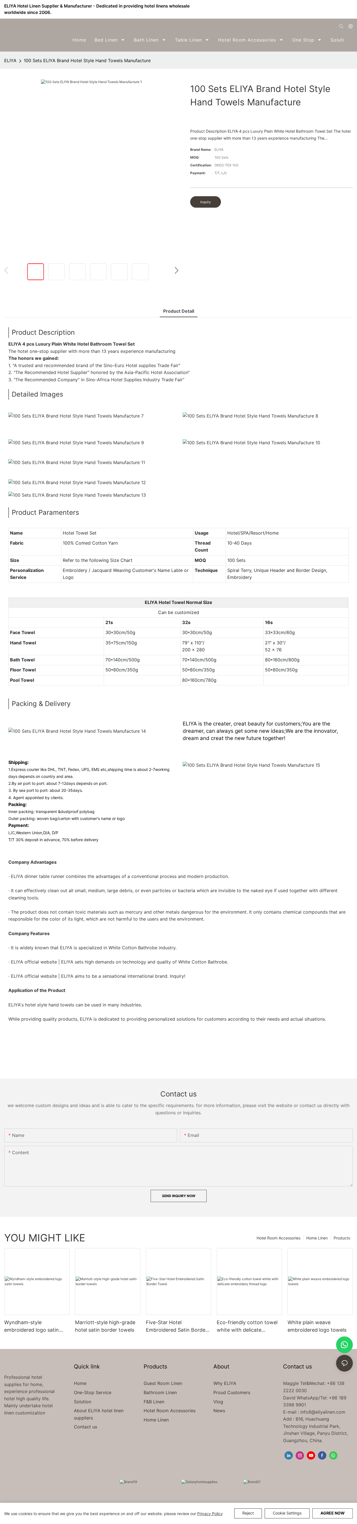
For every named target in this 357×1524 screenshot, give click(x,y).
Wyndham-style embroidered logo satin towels (31, 1326)
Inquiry (205, 202)
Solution (82, 1401)
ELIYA (10, 60)
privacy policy (210, 1513)
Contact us (85, 1427)
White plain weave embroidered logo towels (317, 1326)
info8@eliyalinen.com (322, 1412)
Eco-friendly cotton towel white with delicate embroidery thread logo (247, 1326)
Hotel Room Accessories (278, 1238)
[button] (349, 40)
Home (80, 1383)
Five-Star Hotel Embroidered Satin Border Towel (176, 1326)
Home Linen (317, 1238)
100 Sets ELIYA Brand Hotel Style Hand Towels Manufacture (87, 60)
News (219, 1410)
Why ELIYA (224, 1383)
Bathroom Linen (160, 1392)
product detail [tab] (178, 311)
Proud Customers (231, 1392)
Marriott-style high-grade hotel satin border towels (105, 1326)
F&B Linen (154, 1401)
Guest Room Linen (163, 1383)
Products (342, 1238)
